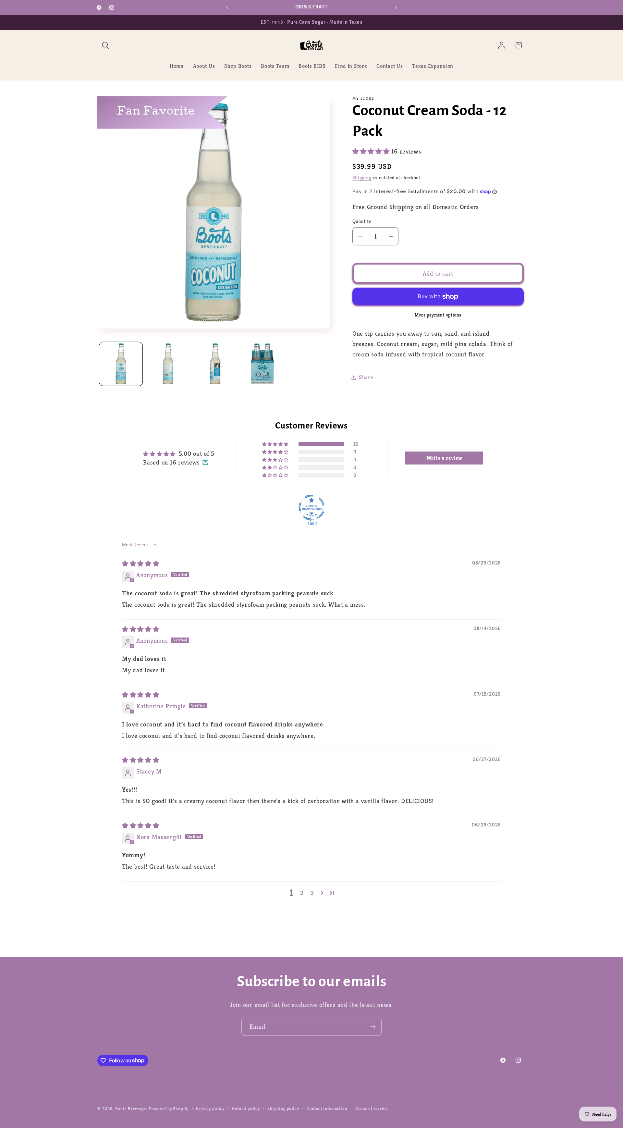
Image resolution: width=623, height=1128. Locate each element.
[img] (140, 563)
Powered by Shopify (169, 1108)
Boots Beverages (131, 1108)
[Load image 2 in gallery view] (167, 363)
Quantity (361, 221)
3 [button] (312, 893)
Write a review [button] (444, 457)
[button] (106, 45)
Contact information (327, 1108)
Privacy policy (210, 1108)
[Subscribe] (372, 1027)
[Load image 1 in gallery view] (120, 363)
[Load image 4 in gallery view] (262, 363)
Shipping (362, 177)
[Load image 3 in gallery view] (215, 363)
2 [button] (302, 893)
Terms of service (371, 1108)
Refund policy (246, 1108)
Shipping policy (283, 1108)
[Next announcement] (396, 7)
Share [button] (366, 377)
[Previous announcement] (227, 7)
